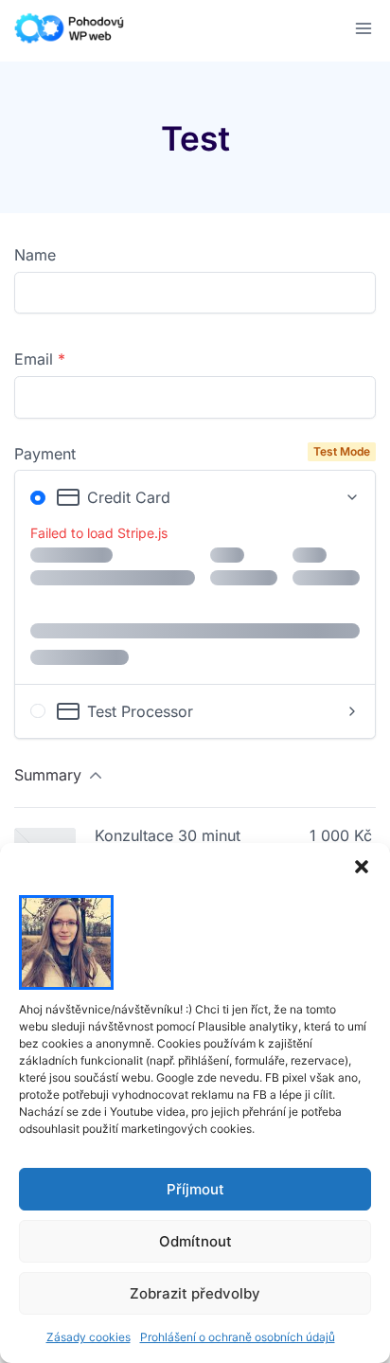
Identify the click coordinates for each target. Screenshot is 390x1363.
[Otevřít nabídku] (363, 28)
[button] (361, 866)
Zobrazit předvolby (195, 1293)
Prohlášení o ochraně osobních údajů (237, 1337)
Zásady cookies (88, 1337)
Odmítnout (195, 1241)
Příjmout (195, 1189)
